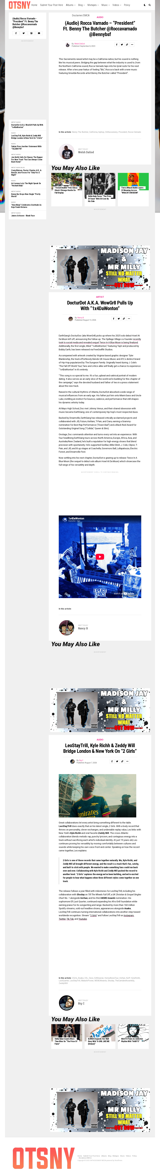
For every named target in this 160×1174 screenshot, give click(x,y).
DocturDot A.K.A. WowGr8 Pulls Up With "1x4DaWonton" (27, 126)
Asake (81, 978)
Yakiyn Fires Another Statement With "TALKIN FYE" (26, 147)
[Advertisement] (27, 79)
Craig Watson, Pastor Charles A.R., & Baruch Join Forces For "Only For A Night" (26, 172)
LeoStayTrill (75, 981)
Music (105, 5)
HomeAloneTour (111, 978)
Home (34, 5)
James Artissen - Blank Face (23, 216)
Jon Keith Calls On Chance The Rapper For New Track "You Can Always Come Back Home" (27, 159)
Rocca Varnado (134, 132)
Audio (18, 122)
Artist (13, 122)
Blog (80, 5)
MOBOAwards (100, 981)
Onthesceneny (111, 132)
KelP (128, 978)
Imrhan (122, 978)
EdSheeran (99, 978)
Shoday (111, 981)
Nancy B (81, 318)
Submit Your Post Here (51, 5)
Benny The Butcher (80, 132)
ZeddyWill (63, 983)
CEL (86, 978)
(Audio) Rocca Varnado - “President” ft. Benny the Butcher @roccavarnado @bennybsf (25, 23)
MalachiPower (87, 981)
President (122, 132)
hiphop (101, 132)
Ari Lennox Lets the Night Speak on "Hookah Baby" (26, 184)
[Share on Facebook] (16, 33)
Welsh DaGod (79, 44)
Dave (91, 978)
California (93, 132)
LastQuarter (64, 981)
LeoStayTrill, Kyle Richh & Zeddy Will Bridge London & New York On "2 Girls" (27, 137)
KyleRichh (135, 978)
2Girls (74, 978)
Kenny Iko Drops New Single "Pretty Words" (25, 195)
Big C (81, 760)
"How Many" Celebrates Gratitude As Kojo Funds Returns (26, 206)
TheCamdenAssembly (124, 981)
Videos (115, 5)
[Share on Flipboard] (31, 33)
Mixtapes (92, 5)
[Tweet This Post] (23, 33)
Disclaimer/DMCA (80, 15)
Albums (69, 5)
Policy (127, 5)
